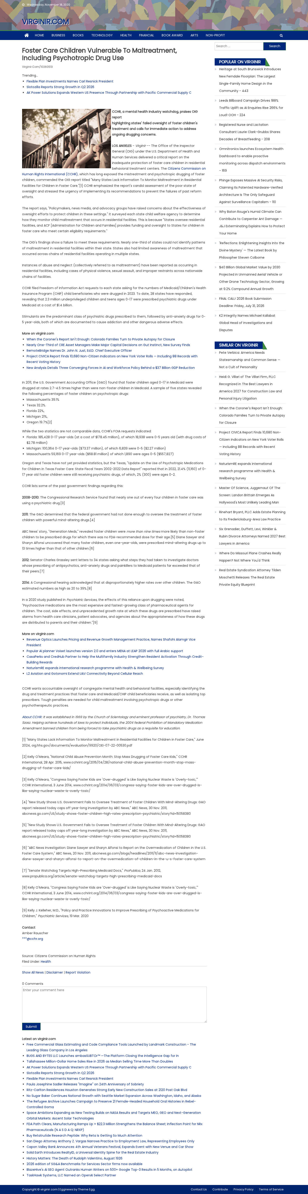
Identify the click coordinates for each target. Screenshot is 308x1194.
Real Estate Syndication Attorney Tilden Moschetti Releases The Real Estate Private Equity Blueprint (250, 577)
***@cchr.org (32, 938)
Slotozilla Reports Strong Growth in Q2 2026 (60, 87)
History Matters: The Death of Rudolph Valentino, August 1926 (74, 1158)
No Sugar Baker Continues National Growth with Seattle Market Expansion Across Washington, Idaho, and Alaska (114, 1095)
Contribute (220, 1189)
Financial (146, 35)
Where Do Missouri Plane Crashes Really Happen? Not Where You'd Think (250, 557)
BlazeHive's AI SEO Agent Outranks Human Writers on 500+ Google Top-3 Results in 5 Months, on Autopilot (109, 1169)
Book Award (172, 35)
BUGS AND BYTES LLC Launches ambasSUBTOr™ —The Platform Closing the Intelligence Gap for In (103, 1056)
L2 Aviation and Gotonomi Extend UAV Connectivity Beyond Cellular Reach (85, 673)
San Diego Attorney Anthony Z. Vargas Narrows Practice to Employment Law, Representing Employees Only (110, 1141)
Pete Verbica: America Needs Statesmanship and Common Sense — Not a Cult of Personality (249, 359)
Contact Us (199, 1189)
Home (39, 35)
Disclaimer (54, 972)
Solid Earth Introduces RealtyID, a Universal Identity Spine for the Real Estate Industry (93, 1152)
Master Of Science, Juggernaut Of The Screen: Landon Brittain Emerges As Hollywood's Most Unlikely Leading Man (249, 495)
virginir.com (45, 21)
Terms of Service (271, 1189)
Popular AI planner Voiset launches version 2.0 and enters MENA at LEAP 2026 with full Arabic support (105, 651)
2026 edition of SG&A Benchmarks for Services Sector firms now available (85, 1164)
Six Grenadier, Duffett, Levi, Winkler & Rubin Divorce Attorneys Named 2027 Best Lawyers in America (252, 536)
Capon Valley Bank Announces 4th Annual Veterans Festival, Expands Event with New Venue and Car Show (110, 1147)
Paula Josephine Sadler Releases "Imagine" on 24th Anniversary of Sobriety (85, 1084)
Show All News (33, 972)
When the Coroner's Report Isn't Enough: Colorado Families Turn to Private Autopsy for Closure (101, 339)
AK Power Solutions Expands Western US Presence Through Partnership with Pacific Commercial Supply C (109, 92)
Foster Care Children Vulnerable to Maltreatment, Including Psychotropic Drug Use (99, 54)
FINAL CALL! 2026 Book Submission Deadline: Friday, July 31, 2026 (245, 302)
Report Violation (78, 972)
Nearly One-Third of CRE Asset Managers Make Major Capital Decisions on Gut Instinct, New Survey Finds (108, 345)
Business (58, 35)
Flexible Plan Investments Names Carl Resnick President (70, 81)
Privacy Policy (243, 1189)
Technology (102, 35)
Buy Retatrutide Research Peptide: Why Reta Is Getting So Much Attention (84, 1135)
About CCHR (31, 717)
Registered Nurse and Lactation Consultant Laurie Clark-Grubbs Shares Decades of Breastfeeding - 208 (249, 131)
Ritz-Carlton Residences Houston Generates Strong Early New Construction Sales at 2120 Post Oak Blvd (107, 1090)
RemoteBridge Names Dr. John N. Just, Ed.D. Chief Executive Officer (79, 350)
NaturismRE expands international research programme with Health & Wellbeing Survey (95, 668)
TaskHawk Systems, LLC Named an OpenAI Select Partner (71, 1175)
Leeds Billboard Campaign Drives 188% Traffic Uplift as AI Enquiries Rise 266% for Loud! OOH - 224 (251, 107)
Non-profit (215, 35)
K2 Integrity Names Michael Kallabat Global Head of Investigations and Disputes (247, 322)
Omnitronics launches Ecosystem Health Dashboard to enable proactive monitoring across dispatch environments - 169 (252, 160)
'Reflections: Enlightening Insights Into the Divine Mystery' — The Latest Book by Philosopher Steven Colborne (251, 250)
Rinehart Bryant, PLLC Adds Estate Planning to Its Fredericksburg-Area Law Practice (252, 516)
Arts (194, 35)
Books (78, 35)
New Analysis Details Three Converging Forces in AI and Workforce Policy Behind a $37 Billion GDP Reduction (111, 367)
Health (125, 35)
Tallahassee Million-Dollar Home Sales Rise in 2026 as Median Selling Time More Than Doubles (100, 1061)
